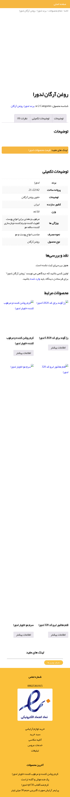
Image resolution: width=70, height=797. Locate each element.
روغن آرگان (17, 106)
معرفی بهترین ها (54, 663)
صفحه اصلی (60, 4)
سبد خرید (35, 734)
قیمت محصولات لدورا (39, 150)
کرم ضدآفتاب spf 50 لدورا (35, 785)
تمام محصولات (55, 10)
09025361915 (35, 686)
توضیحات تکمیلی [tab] (40, 118)
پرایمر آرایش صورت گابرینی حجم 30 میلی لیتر (35, 790)
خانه (66, 10)
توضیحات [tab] (59, 118)
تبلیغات (35, 750)
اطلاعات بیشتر (58, 347)
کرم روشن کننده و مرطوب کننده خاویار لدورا (35, 774)
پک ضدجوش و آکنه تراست (35, 779)
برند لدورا (41, 10)
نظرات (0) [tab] (22, 118)
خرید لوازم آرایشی (35, 729)
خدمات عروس (35, 745)
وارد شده (35, 279)
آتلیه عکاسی (35, 739)
